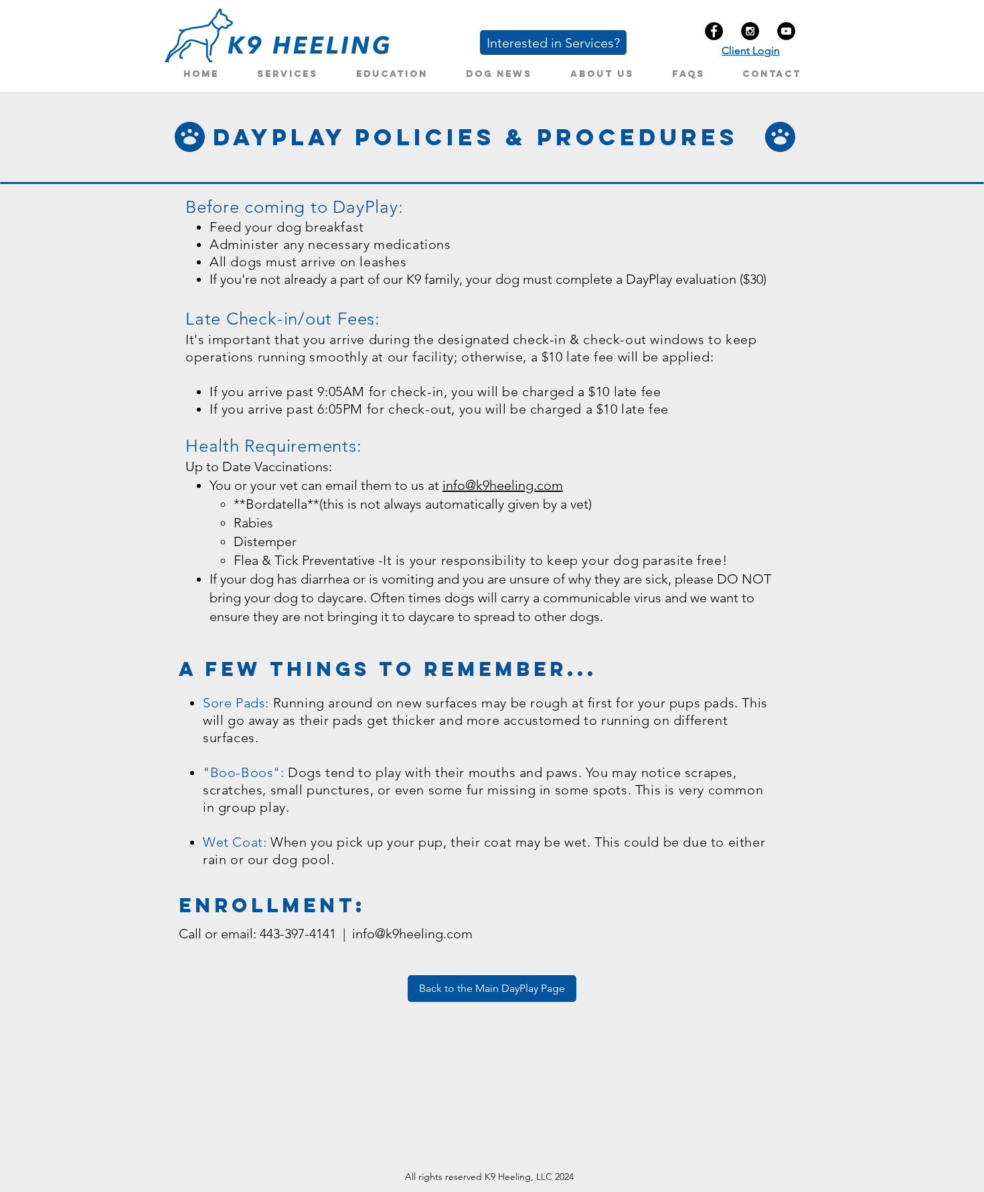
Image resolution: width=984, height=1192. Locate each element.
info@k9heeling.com (502, 485)
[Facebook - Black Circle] (714, 31)
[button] (287, 74)
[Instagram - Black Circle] (750, 31)
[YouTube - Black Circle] (786, 31)
